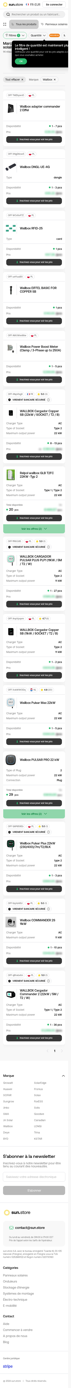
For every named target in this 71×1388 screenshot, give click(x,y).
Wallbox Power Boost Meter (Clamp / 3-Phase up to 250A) (40, 348)
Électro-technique (15, 1299)
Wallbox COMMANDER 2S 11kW (37, 921)
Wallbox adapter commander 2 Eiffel (40, 108)
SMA (6, 1113)
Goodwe (39, 1113)
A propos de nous (15, 1336)
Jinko (6, 1107)
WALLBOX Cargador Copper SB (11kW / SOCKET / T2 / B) (39, 631)
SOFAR (7, 1095)
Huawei (7, 1089)
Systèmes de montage (18, 1293)
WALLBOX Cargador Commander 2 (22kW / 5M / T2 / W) (39, 994)
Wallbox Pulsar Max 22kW (37, 702)
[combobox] (34, 14)
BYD (5, 1138)
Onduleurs (10, 1281)
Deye (6, 1132)
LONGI (37, 1126)
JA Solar (8, 1120)
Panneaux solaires (15, 1275)
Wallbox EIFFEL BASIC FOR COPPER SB (38, 289)
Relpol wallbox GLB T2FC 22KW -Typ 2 (37, 474)
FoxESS (38, 1101)
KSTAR (38, 1138)
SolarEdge (40, 1082)
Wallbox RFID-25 (31, 228)
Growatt (8, 1082)
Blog (6, 1342)
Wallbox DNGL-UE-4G (35, 167)
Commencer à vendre (18, 1330)
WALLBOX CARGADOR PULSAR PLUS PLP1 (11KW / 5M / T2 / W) (41, 560)
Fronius (38, 1089)
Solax (37, 1095)
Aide (6, 1323)
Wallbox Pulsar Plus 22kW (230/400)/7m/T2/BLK (37, 845)
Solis (37, 1107)
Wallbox (8, 1126)
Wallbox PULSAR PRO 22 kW (39, 759)
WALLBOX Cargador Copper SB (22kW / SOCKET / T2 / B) (39, 412)
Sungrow (8, 1101)
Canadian (40, 1120)
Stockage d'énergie (16, 1287)
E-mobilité (10, 1305)
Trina (37, 1132)
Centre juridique (11, 1358)
